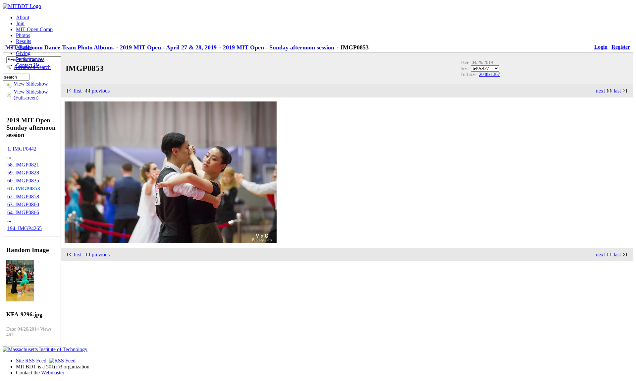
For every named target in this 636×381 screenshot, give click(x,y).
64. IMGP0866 (23, 212)
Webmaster (52, 372)
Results (23, 41)
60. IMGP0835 (23, 180)
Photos (23, 35)
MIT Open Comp (34, 29)
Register (620, 47)
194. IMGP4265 (24, 228)
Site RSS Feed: (32, 360)
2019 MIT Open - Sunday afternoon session (278, 47)
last (617, 91)
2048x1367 (489, 74)
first (77, 91)
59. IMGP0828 (23, 172)
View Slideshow (31, 84)
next (600, 91)
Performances (30, 59)
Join (20, 23)
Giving (23, 53)
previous (101, 91)
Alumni (24, 47)
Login (601, 47)
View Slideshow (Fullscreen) (31, 94)
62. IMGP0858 (23, 196)
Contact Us (27, 65)
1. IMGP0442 (21, 149)
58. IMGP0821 (23, 164)
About (22, 17)
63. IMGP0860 (23, 204)
